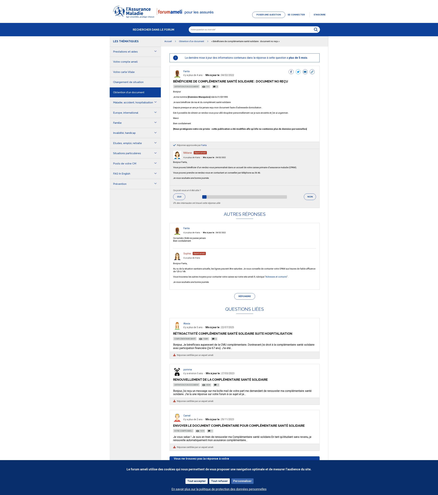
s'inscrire (320, 15)
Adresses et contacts (276, 276)
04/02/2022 (214, 157)
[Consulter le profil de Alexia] (177, 328)
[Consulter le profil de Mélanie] (177, 158)
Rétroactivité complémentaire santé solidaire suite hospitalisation (232, 333)
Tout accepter (196, 481)
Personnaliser (242, 481)
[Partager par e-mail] (305, 72)
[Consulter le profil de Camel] (177, 420)
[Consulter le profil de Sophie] (177, 259)
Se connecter (296, 15)
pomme (187, 369)
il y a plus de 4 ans (191, 157)
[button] (219, 18)
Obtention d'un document (186, 87)
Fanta (186, 71)
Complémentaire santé (185, 339)
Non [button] (311, 197)
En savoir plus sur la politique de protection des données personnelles (219, 489)
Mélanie (187, 152)
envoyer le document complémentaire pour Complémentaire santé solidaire (239, 425)
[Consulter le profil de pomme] (177, 374)
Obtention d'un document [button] (128, 92)
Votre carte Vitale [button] (124, 72)
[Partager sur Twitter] (298, 72)
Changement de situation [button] (128, 82)
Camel (186, 415)
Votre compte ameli (183, 431)
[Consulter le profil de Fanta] (177, 76)
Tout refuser (219, 481)
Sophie (187, 253)
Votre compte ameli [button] (125, 61)
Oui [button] (181, 196)
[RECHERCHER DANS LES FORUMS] (316, 29)
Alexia (186, 323)
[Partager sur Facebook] (291, 72)
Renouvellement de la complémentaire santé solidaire (220, 379)
